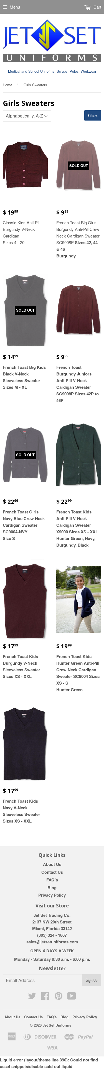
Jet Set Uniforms (57, 1025)
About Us (52, 864)
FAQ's (52, 880)
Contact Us (52, 872)
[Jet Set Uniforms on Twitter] (32, 998)
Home (7, 84)
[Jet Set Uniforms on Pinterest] (58, 998)
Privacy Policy (52, 895)
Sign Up (92, 980)
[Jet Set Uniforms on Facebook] (45, 998)
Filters (93, 115)
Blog (52, 887)
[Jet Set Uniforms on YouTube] (71, 998)
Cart (96, 7)
